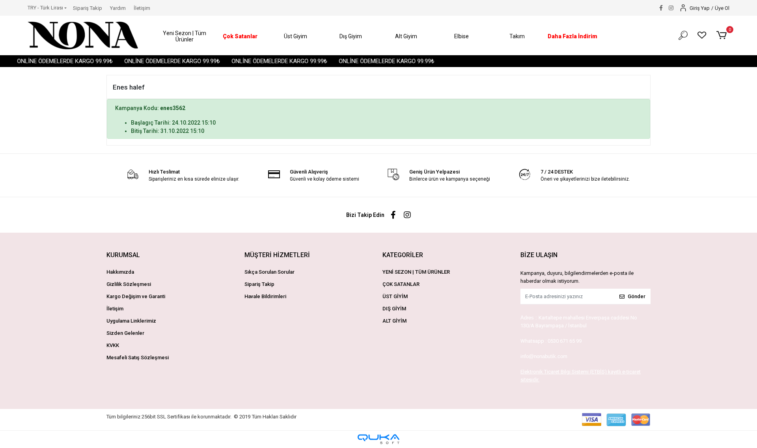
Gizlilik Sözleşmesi (128, 284)
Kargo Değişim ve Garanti (135, 296)
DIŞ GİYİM (394, 309)
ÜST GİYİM (395, 296)
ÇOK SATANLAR (401, 284)
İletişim (142, 8)
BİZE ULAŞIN (538, 255)
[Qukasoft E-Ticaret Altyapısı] (378, 439)
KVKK (112, 345)
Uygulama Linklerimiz (131, 321)
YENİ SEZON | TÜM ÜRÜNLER (416, 272)
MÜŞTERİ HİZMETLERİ (277, 255)
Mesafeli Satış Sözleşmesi (137, 357)
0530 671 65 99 (565, 341)
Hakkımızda (120, 272)
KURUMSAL (123, 255)
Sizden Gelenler (125, 333)
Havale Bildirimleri (265, 296)
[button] (185, 36)
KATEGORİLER (402, 255)
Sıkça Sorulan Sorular (269, 272)
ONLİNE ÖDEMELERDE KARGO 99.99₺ (60, 61)
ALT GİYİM (394, 321)
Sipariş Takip (87, 8)
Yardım (118, 8)
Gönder (636, 296)
